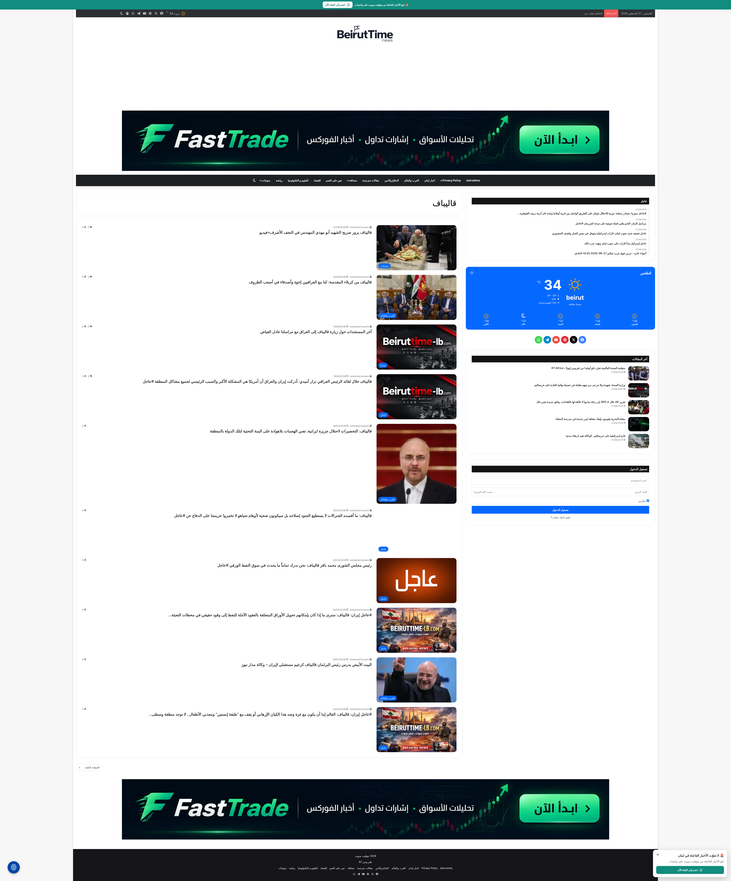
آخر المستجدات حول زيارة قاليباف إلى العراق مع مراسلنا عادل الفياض (316, 331)
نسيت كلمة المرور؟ (483, 491)
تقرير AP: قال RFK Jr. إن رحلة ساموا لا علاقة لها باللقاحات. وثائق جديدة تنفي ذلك (580, 401)
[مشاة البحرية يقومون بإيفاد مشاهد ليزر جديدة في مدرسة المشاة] (638, 424)
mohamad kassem (359, 227)
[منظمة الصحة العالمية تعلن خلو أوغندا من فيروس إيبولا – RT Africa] (638, 373)
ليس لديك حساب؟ (560, 517)
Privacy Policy (452, 180)
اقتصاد (317, 180)
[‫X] (573, 340)
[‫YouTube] (556, 340)
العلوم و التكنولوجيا (298, 180)
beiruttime (473, 180)
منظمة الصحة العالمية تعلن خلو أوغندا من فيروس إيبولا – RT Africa (588, 368)
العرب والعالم (411, 180)
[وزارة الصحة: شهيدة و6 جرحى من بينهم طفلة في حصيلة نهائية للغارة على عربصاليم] (638, 390)
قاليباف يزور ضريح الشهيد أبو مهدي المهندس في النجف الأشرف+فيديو (315, 232)
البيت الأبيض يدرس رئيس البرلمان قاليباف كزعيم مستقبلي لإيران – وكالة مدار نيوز (306, 664)
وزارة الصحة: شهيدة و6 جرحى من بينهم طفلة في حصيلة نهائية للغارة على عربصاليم (579, 385)
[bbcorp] (365, 140)
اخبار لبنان (429, 180)
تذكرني (642, 500)
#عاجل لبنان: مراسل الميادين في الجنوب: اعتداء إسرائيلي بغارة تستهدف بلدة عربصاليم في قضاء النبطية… (546, 13)
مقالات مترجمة (370, 180)
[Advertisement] (365, 76)
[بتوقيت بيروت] (365, 33)
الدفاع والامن (392, 180)
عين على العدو (334, 180)
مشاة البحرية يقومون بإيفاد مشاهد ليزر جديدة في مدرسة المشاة (590, 418)
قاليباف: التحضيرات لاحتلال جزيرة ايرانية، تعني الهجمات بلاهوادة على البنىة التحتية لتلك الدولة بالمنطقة (291, 431)
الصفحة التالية (92, 767)
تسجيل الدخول (560, 509)
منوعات (266, 180)
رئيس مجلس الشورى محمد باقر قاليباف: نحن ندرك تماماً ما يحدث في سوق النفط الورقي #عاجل (294, 565)
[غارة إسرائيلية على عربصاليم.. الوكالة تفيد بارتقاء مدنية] (638, 441)
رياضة (279, 180)
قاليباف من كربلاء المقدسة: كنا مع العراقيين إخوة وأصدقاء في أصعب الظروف (310, 282)
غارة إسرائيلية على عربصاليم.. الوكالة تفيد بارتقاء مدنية (595, 435)
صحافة (353, 180)
